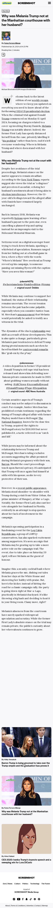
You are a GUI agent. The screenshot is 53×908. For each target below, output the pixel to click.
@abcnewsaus (27, 362)
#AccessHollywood (37, 384)
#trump (45, 284)
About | (7, 906)
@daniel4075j (26, 281)
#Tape (28, 388)
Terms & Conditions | (18, 906)
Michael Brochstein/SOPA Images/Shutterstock (19, 89)
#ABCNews (19, 384)
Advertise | (30, 906)
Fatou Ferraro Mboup (12, 43)
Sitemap (45, 906)
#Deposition (39, 388)
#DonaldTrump (15, 388)
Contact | (38, 906)
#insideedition (31, 284)
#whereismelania (13, 284)
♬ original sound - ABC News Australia (26, 391)
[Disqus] (26, 676)
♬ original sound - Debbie (26, 287)
